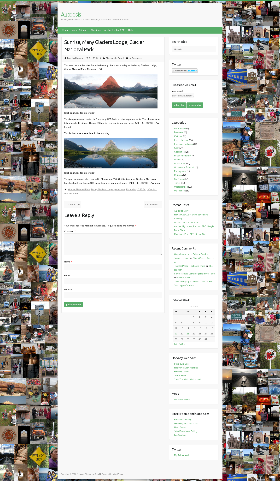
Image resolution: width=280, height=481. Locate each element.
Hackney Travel (181, 371)
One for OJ (73, 204)
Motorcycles (180, 163)
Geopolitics (179, 152)
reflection (151, 189)
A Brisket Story (181, 211)
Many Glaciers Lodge (102, 189)
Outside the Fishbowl (184, 167)
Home (65, 30)
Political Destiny (200, 254)
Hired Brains (180, 427)
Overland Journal (182, 399)
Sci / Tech (179, 179)
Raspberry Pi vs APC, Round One (190, 234)
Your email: (177, 91)
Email (67, 275)
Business (178, 132)
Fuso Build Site (181, 364)
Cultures (178, 136)
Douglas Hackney (75, 58)
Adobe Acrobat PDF (114, 30)
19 (176, 333)
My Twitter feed (181, 455)
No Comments (135, 58)
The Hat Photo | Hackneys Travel (189, 266)
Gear (176, 148)
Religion (178, 175)
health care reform (182, 155)
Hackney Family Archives (186, 368)
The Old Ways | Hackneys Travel (189, 281)
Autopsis (71, 14)
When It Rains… (184, 277)
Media (177, 159)
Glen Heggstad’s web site (186, 423)
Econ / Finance (181, 140)
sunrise (68, 193)
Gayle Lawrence (181, 254)
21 (188, 333)
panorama (119, 189)
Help (130, 30)
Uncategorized (181, 187)
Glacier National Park (79, 189)
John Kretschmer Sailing (185, 431)
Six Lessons (152, 204)
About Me (96, 30)
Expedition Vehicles (183, 144)
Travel (121, 58)
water (76, 193)
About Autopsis (79, 30)
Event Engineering (182, 419)
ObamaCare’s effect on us (186, 222)
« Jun (174, 344)
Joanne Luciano (181, 258)
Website (68, 289)
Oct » (182, 344)
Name (68, 261)
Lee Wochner (180, 435)
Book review (180, 128)
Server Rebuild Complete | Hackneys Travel (194, 274)
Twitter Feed (180, 375)
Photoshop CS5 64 (136, 189)
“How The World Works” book (188, 379)
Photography (111, 58)
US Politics (179, 191)
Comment (70, 231)
